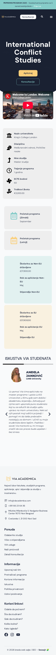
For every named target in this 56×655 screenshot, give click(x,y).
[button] (51, 17)
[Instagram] (12, 634)
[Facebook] (6, 634)
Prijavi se (37, 6)
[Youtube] (18, 634)
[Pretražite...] (42, 16)
